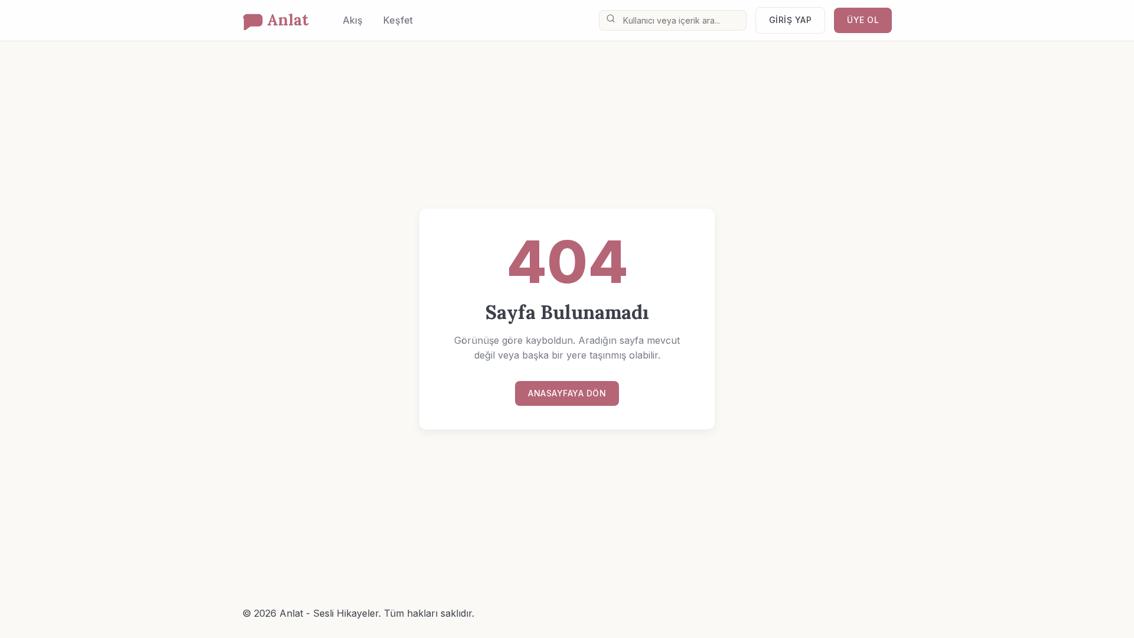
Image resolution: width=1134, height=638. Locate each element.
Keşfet (398, 20)
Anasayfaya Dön (567, 393)
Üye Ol (863, 20)
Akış (353, 20)
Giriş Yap (790, 20)
